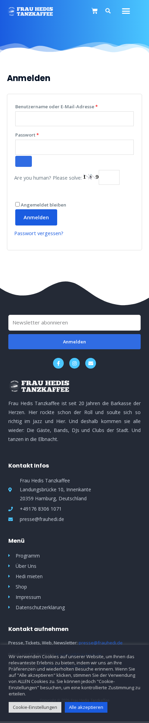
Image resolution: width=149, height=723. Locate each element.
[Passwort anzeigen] (23, 161)
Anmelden (36, 217)
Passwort (40, 134)
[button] (126, 11)
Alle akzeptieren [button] (86, 707)
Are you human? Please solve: (48, 177)
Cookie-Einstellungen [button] (35, 707)
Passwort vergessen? (38, 233)
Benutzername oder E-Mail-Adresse (69, 106)
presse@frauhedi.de (101, 643)
